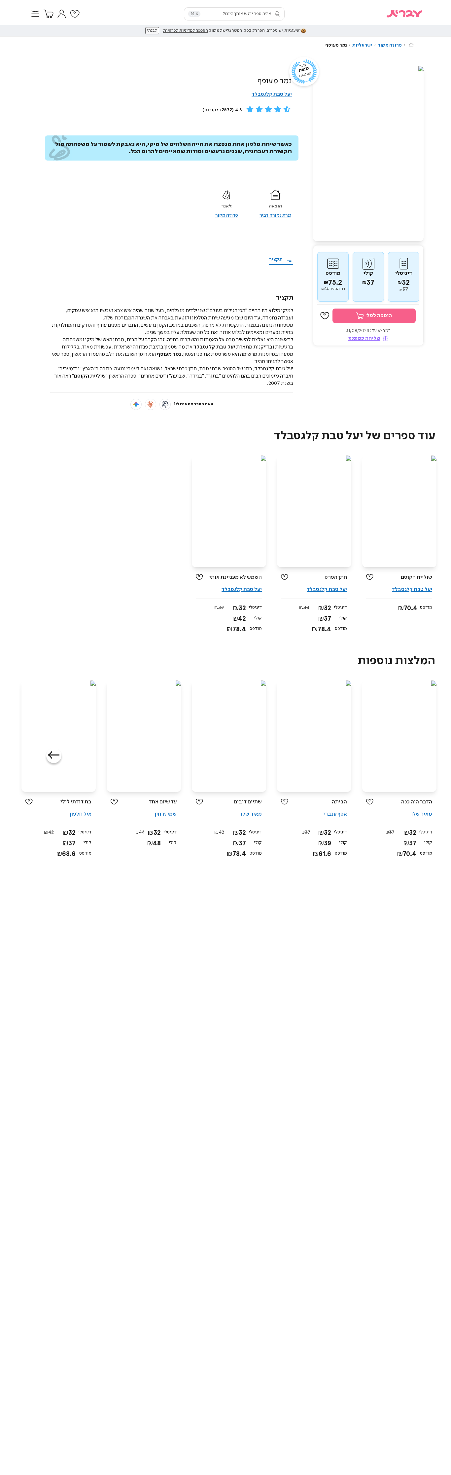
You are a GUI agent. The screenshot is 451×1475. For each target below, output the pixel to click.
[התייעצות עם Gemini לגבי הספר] (136, 404)
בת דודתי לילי (75, 802)
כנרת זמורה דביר (275, 215)
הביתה (339, 802)
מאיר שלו (421, 814)
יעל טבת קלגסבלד (272, 94)
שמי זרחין (166, 814)
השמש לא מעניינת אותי (235, 577)
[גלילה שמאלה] (53, 755)
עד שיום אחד (163, 802)
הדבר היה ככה (416, 802)
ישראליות (362, 45)
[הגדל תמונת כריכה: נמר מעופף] (368, 153)
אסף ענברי (335, 814)
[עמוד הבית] (411, 45)
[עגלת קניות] (48, 14)
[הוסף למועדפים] (325, 316)
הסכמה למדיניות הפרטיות (185, 30)
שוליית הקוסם (416, 577)
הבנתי (152, 30)
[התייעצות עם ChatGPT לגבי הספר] (165, 404)
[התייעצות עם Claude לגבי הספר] (150, 404)
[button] (35, 14)
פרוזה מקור (390, 45)
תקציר (276, 259)
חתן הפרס (336, 577)
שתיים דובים (248, 802)
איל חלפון (80, 814)
